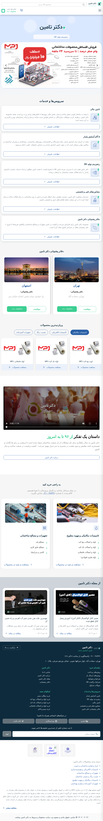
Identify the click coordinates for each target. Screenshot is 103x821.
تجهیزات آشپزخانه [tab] (23, 332)
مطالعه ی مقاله (66, 633)
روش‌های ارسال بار (93, 675)
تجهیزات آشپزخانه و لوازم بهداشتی (84, 783)
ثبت (7, 734)
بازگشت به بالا (10, 648)
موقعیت (87, 309)
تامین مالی (96, 702)
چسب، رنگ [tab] (41, 332)
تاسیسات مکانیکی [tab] (80, 332)
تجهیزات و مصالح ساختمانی (87, 773)
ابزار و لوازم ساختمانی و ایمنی (86, 766)
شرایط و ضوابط (94, 679)
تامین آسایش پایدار (93, 696)
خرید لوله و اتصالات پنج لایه (40, 699)
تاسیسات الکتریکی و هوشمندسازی (84, 769)
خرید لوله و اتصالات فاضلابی (39, 706)
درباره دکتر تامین (51, 457)
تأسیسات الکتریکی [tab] (59, 332)
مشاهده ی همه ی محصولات (68, 564)
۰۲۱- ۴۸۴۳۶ (67, 309)
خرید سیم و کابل (44, 709)
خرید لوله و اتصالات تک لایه (40, 702)
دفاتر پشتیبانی (45, 682)
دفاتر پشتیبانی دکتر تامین (51, 251)
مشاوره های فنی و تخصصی (90, 706)
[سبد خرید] (21, 10)
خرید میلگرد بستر (43, 696)
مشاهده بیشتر (11, 808)
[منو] (100, 10)
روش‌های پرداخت (94, 672)
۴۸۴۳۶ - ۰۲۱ (49, 493)
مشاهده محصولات (88, 367)
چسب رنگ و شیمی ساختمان (87, 776)
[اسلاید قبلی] (5, 65)
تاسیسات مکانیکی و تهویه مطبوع (85, 780)
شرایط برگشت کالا (93, 682)
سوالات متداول (94, 685)
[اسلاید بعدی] (97, 65)
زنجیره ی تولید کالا (93, 699)
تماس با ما (46, 672)
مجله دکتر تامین (44, 679)
